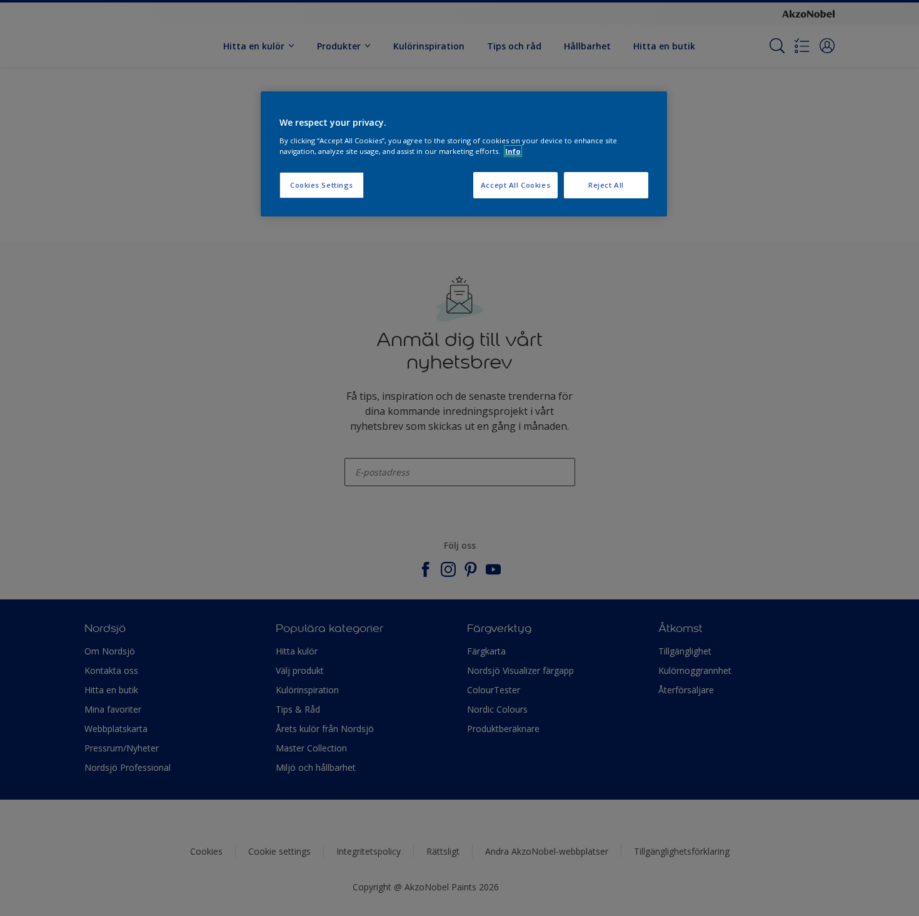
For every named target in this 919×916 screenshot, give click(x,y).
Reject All (606, 185)
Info (513, 151)
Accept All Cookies (515, 185)
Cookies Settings (321, 185)
